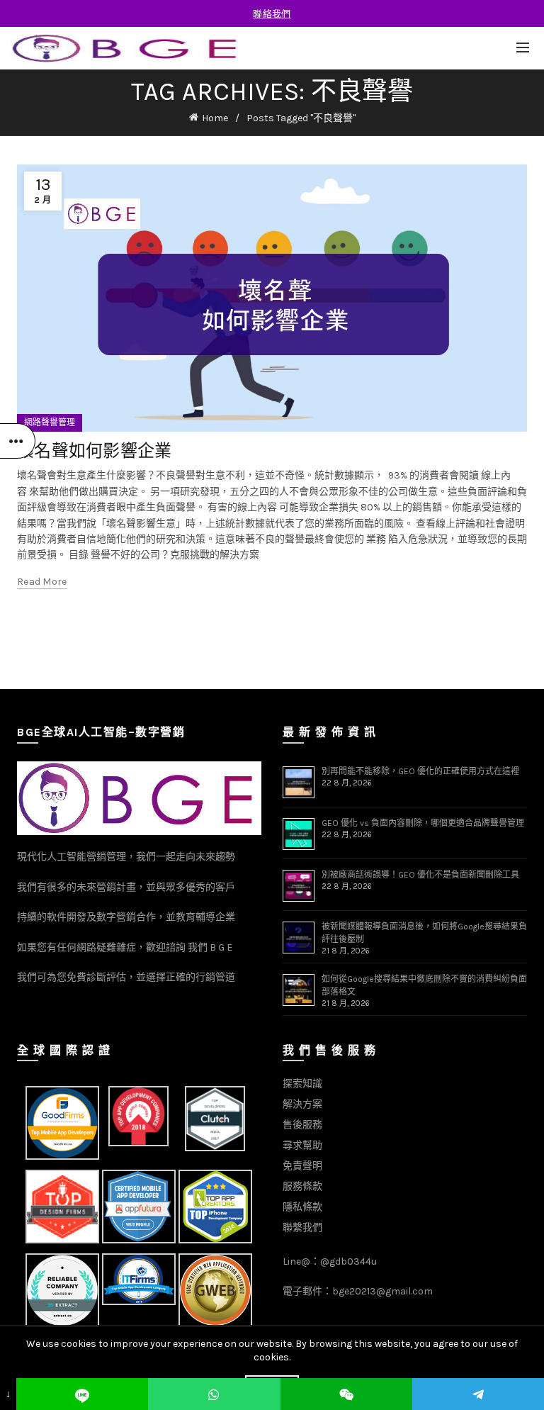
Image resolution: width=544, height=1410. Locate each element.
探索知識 (302, 1084)
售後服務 (302, 1125)
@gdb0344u (348, 1261)
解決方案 (302, 1104)
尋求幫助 (302, 1145)
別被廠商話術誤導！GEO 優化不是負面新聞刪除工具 (420, 875)
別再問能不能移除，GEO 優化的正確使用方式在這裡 (420, 771)
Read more (42, 582)
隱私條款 (302, 1207)
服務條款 (302, 1186)
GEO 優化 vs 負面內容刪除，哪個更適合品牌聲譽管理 (423, 823)
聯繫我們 (302, 1227)
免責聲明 (302, 1166)
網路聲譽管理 (49, 422)
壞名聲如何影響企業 (94, 450)
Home (215, 118)
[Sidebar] (17, 441)
